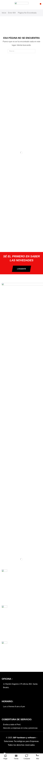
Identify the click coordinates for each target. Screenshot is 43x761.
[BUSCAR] (33, 51)
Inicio (4, 13)
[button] (3, 4)
